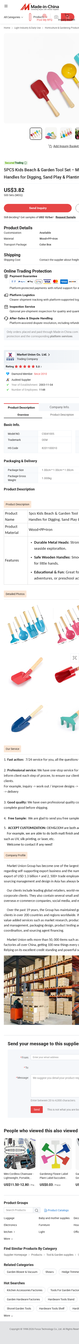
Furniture (44, 1225)
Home (7, 27)
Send (37, 1109)
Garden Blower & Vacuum (22, 1272)
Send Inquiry (38, 208)
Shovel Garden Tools (19, 1308)
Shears (49, 1272)
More (7, 1315)
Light (42, 1232)
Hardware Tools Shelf (51, 1308)
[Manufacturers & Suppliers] (39, 6)
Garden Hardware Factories (23, 1299)
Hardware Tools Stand (61, 1299)
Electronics (10, 1225)
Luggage (9, 1218)
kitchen (8, 1232)
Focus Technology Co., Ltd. (49, 1328)
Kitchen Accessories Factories (24, 1290)
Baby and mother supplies (54, 1218)
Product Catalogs (58, 1210)
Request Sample (66, 217)
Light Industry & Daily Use (27, 27)
